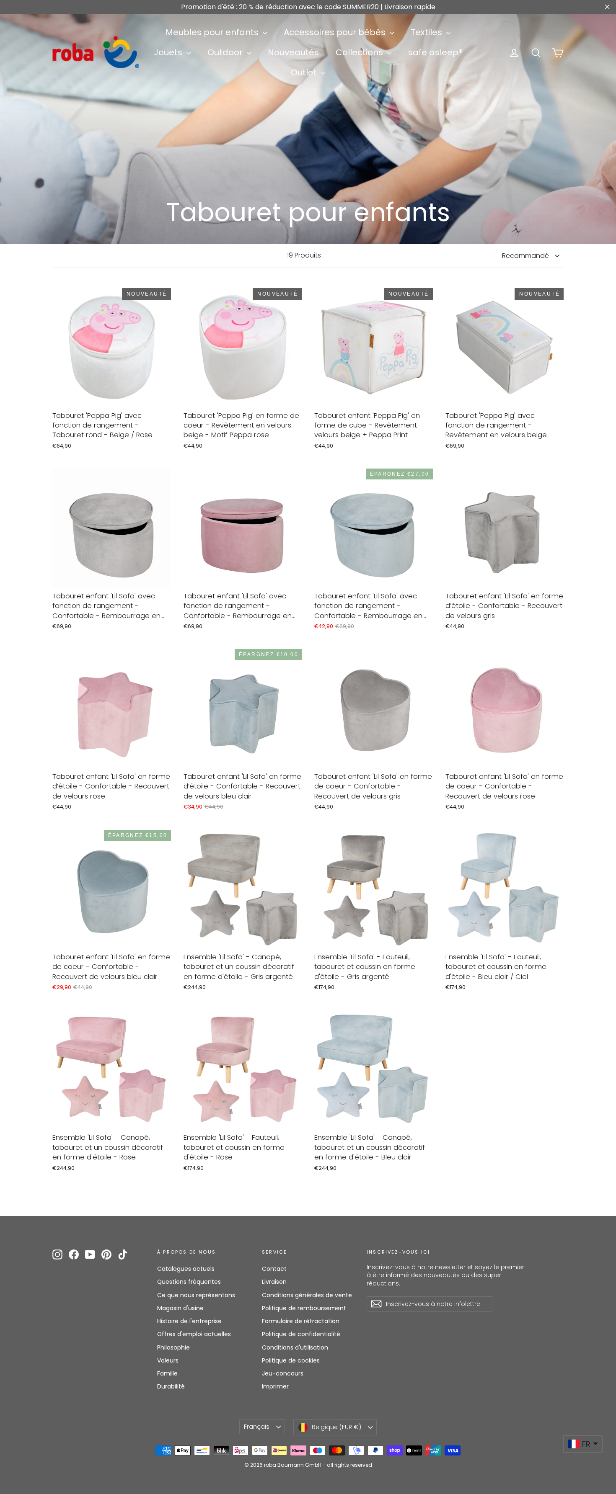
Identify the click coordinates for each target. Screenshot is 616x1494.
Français (256, 1426)
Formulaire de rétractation (300, 1321)
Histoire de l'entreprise (189, 1321)
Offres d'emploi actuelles (194, 1334)
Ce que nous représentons (196, 1295)
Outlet (305, 72)
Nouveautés (293, 52)
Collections (360, 52)
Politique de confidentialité (301, 1334)
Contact (274, 1269)
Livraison (274, 1282)
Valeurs (168, 1360)
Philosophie (173, 1347)
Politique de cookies (291, 1360)
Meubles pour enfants (213, 32)
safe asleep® (435, 52)
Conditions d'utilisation (295, 1347)
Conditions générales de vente (307, 1295)
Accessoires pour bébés (336, 32)
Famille (167, 1373)
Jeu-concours (282, 1373)
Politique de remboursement (304, 1308)
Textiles (427, 32)
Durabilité (171, 1386)
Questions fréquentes (189, 1282)
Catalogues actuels (186, 1269)
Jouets (169, 52)
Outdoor (226, 52)
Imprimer (275, 1386)
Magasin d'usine (180, 1308)
